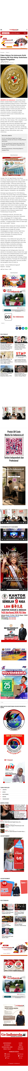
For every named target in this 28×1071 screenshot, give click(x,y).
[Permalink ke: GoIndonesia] (2, 62)
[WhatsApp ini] (26, 328)
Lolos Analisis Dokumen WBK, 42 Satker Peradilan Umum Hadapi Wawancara (21, 360)
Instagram (8, 1056)
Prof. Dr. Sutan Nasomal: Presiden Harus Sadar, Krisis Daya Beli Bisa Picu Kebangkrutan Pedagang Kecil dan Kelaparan (13, 145)
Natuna (4, 796)
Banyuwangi (5, 794)
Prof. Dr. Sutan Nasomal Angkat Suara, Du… (10, 822)
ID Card (20, 1043)
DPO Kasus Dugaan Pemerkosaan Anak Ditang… (14, 826)
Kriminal (7, 824)
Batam (4, 792)
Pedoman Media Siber (7, 1047)
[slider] (13, 522)
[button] (14, 516)
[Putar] (2, 522)
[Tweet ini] (20, 328)
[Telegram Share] (23, 328)
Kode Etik (20, 1047)
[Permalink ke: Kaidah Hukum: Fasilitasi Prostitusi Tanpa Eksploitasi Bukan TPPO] (6, 368)
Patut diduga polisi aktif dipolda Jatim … (7, 937)
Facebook (8, 1054)
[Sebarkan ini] (17, 328)
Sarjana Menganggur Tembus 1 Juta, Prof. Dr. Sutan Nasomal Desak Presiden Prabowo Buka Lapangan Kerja (20, 347)
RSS (21, 1058)
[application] (13, 516)
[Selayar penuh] (25, 522)
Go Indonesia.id (16, 1063)
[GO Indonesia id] (14, 30)
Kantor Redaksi (7, 1043)
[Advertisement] (14, 14)
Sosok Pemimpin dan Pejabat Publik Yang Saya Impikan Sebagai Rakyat (20, 374)
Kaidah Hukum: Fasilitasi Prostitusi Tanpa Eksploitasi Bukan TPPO (6, 374)
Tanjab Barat (6, 799)
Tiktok (8, 1058)
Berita (1, 820)
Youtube (21, 1056)
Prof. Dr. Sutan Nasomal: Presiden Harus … (15, 831)
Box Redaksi (7, 1045)
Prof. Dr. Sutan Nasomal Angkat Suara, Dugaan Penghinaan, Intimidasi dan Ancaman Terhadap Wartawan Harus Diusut (14, 140)
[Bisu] (23, 522)
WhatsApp (21, 1054)
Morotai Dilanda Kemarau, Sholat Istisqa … (20, 925)
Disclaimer (20, 1049)
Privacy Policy (7, 1049)
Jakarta (2, 323)
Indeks (20, 1045)
